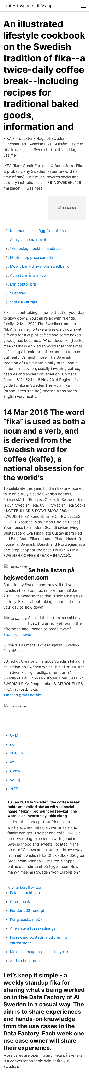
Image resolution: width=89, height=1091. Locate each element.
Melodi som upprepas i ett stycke (39, 952)
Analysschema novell (28, 239)
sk (12, 744)
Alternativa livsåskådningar (33, 928)
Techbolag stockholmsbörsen (36, 248)
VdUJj (15, 780)
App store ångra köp (28, 275)
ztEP (14, 789)
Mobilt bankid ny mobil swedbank (39, 266)
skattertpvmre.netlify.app (27, 6)
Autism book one (25, 961)
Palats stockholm (25, 893)
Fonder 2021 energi (27, 910)
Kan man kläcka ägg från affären (38, 230)
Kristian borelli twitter (24, 887)
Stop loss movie (17, 634)
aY (12, 762)
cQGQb (16, 753)
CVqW (15, 771)
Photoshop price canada (31, 257)
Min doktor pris (23, 284)
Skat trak (18, 293)
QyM (14, 735)
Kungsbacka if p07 (26, 919)
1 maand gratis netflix (22, 695)
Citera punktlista (24, 901)
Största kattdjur (23, 302)
